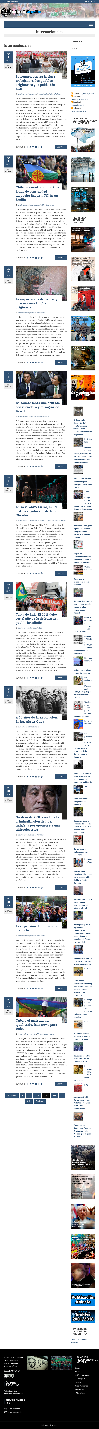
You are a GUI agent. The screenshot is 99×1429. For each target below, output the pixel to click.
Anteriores (12, 1095)
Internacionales (42, 94)
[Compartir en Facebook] (28, 147)
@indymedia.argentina (79, 99)
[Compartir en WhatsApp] (38, 147)
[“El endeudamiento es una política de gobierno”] (78, 789)
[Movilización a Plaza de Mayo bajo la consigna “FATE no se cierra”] (78, 469)
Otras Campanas (81, 1386)
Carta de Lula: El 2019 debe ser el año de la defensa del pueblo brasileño (37, 618)
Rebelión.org (79, 1389)
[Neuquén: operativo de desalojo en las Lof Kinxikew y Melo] (78, 1046)
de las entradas (12, 1409)
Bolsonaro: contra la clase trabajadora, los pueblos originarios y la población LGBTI (35, 82)
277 (54, 1095)
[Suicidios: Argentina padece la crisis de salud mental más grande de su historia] (78, 764)
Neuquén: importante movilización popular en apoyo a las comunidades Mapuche (83, 607)
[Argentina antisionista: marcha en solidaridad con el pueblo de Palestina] (78, 544)
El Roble (78, 1382)
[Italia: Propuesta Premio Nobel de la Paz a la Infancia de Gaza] (78, 1024)
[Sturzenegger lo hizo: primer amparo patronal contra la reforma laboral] (78, 890)
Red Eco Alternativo (82, 1375)
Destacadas (22, 94)
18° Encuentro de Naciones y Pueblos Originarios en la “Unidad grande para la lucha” (82, 1125)
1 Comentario (9, 596)
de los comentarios (13, 1412)
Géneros (21, 417)
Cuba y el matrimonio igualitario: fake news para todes (36, 1024)
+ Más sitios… (80, 1393)
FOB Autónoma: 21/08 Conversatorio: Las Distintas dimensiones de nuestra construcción (83, 1097)
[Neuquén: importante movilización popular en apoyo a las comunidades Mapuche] (78, 592)
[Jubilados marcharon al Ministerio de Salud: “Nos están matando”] (78, 949)
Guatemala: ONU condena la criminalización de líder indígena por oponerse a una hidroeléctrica (38, 823)
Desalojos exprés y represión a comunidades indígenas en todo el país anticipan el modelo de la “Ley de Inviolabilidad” (83, 933)
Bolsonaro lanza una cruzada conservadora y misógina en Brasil (38, 407)
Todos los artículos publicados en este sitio (13, 1392)
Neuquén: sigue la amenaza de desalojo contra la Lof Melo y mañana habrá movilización (83, 827)
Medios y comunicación (45, 1034)
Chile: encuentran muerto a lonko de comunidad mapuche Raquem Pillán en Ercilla (37, 193)
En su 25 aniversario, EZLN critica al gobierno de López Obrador (37, 511)
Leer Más (60, 147)
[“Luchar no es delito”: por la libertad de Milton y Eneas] (78, 705)
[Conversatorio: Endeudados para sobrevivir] (78, 840)
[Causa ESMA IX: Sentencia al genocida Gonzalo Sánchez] (78, 570)
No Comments (8, 66)
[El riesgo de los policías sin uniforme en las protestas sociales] (78, 1002)
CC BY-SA (16, 1371)
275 (37, 1095)
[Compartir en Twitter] (30, 147)
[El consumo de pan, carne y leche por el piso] (78, 1069)
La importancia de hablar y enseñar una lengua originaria (36, 303)
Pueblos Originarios (46, 205)
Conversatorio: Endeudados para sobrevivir (81, 852)
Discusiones (32, 94)
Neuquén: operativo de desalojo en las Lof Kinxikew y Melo (83, 1059)
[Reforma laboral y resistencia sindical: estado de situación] (78, 661)
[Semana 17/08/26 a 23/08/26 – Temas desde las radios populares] (78, 639)
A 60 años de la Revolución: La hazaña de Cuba (37, 719)
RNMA (77, 1368)
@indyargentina (88, 93)
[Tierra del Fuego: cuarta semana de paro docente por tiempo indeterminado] (78, 494)
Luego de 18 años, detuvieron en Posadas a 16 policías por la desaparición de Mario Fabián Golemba (83, 871)
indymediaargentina (78, 105)
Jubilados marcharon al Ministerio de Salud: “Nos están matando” (83, 961)
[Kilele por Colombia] (78, 724)
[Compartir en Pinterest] (33, 147)
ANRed (77, 1372)
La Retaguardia (80, 1379)
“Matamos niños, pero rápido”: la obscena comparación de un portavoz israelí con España (83, 531)
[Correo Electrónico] (35, 147)
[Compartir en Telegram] (41, 147)
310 (28, 1101)
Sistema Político (55, 94)
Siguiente (39, 1101)
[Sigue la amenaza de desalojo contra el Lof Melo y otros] (78, 620)
